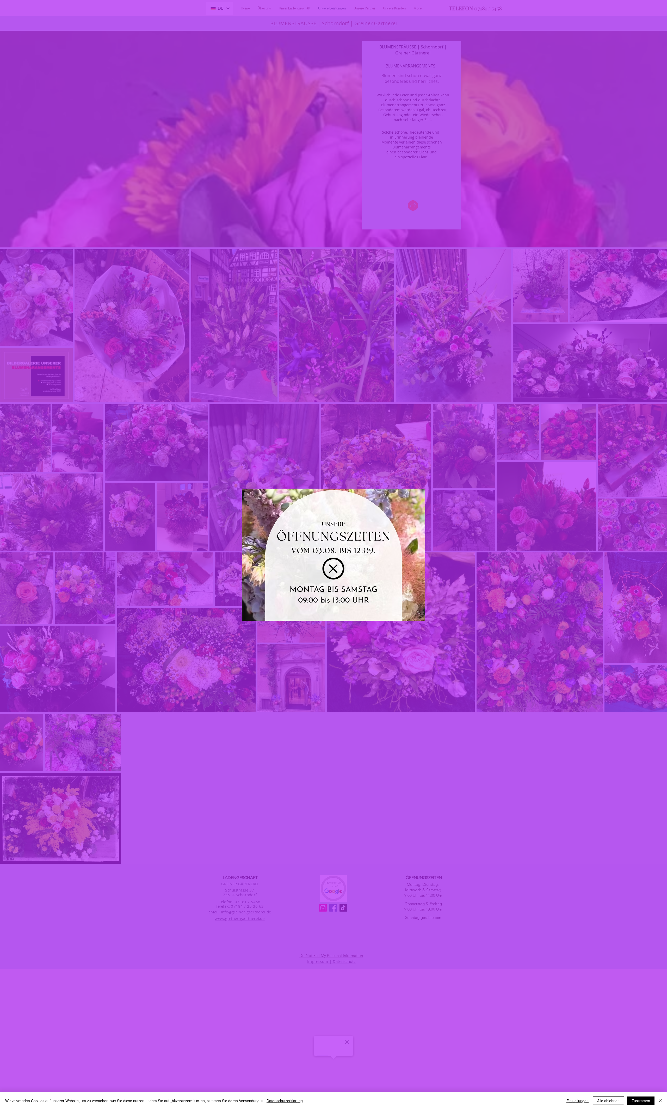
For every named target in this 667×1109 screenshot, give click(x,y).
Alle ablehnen (608, 1100)
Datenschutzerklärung (285, 1100)
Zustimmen (641, 1100)
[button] (333, 569)
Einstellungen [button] (577, 1100)
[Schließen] (661, 1100)
